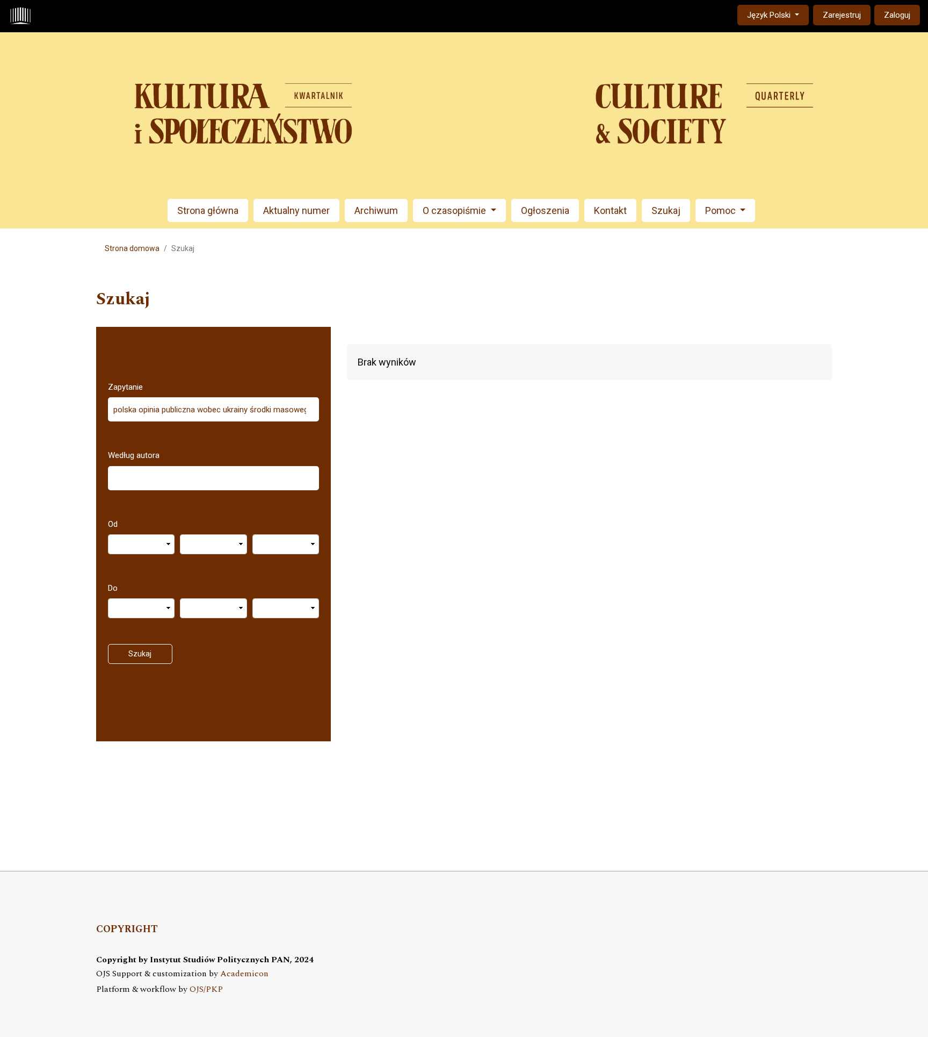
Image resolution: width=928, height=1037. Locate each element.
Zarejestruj (842, 15)
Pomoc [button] (721, 210)
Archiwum (376, 210)
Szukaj (665, 210)
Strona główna (207, 210)
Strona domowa (132, 248)
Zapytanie (125, 387)
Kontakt (610, 210)
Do (113, 588)
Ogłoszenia (545, 210)
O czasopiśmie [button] (455, 210)
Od (113, 524)
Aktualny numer (296, 210)
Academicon (244, 974)
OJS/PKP (206, 989)
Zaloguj (897, 15)
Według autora (134, 455)
